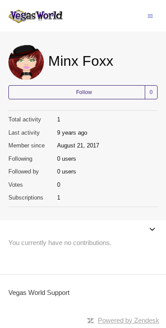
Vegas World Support (38, 292)
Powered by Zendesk (128, 320)
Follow (84, 92)
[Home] (35, 16)
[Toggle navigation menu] (150, 15)
